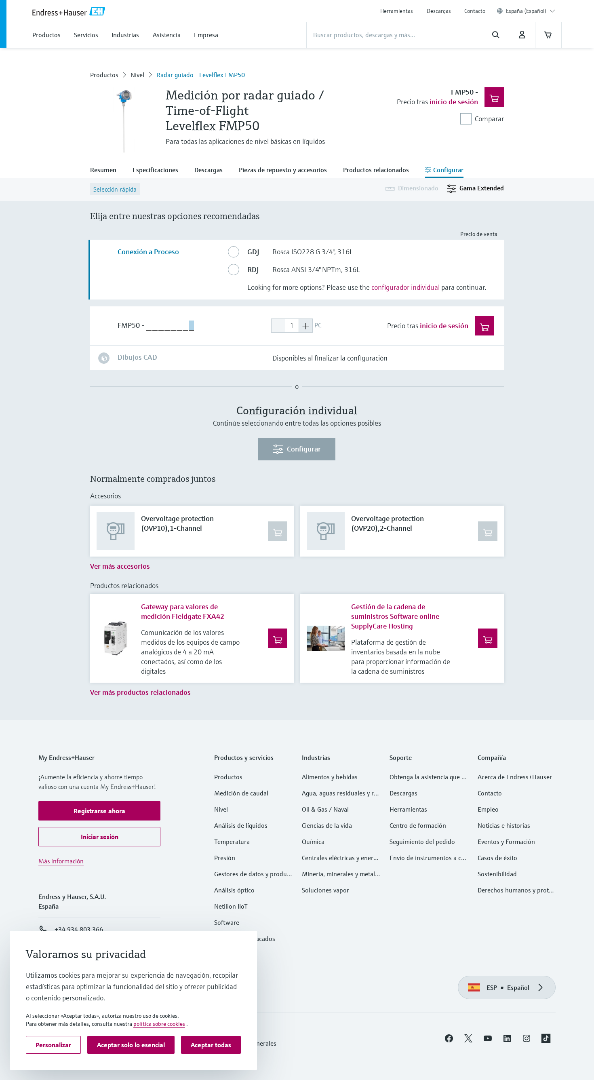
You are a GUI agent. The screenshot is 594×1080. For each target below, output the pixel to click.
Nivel (137, 75)
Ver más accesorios (120, 566)
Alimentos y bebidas (330, 777)
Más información (61, 861)
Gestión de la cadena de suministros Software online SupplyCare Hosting (395, 616)
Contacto (474, 11)
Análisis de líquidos (241, 825)
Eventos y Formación (506, 841)
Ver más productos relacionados (140, 692)
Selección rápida (115, 189)
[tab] (107, 170)
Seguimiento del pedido (422, 841)
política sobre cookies (159, 1023)
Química (313, 841)
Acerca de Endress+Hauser (515, 777)
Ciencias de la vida (327, 825)
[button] (99, 811)
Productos (104, 75)
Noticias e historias (504, 825)
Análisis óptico (234, 890)
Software (226, 922)
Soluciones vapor (325, 890)
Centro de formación (418, 825)
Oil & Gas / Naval (325, 809)
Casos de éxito (497, 858)
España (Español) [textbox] (526, 11)
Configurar (304, 449)
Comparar (489, 118)
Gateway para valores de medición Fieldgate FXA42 (182, 611)
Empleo (488, 809)
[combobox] (530, 11)
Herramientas (396, 11)
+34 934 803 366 (79, 929)
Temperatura (232, 841)
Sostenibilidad (497, 874)
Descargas (439, 11)
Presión (224, 858)
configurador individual (405, 287)
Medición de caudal (241, 793)
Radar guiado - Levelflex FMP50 (200, 75)
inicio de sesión (454, 101)
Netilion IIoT (231, 906)
